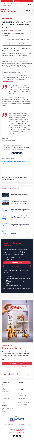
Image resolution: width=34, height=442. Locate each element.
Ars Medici (20, 392)
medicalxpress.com (7, 81)
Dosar (19, 384)
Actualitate (5, 382)
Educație (20, 389)
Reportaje (4, 388)
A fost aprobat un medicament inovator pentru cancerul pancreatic (20, 202)
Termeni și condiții (22, 401)
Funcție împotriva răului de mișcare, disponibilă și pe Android (20, 209)
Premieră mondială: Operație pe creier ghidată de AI (19, 194)
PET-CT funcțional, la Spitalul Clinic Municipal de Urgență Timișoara (14, 4)
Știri (3, 386)
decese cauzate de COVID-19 (21, 147)
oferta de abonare (24, 360)
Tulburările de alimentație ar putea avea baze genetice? (20, 224)
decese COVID (7, 149)
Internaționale (5, 391)
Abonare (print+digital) (17, 266)
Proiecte (20, 382)
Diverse (4, 402)
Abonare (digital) (17, 262)
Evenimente (5, 398)
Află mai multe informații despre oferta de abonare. (16, 288)
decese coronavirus (18, 149)
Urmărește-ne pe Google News (17, 44)
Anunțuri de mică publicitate (8, 413)
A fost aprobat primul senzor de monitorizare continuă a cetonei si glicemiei (20, 217)
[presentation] (29, 158)
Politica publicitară (22, 404)
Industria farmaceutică (7, 408)
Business (4, 405)
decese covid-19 (7, 147)
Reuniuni (4, 401)
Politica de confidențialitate (24, 402)
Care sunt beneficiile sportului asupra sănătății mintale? (14, 178)
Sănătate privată (6, 409)
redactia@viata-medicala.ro (18, 432)
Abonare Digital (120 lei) (17, 363)
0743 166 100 (20, 429)
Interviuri (4, 389)
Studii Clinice (21, 393)
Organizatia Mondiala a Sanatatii (12, 145)
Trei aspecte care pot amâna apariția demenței (20, 232)
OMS (11, 144)
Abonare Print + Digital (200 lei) (17, 367)
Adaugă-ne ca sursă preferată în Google (18, 40)
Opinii (3, 384)
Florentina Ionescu (9, 30)
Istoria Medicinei (22, 395)
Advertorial (5, 411)
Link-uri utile (21, 398)
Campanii (20, 386)
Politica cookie (21, 405)
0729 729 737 (19, 430)
